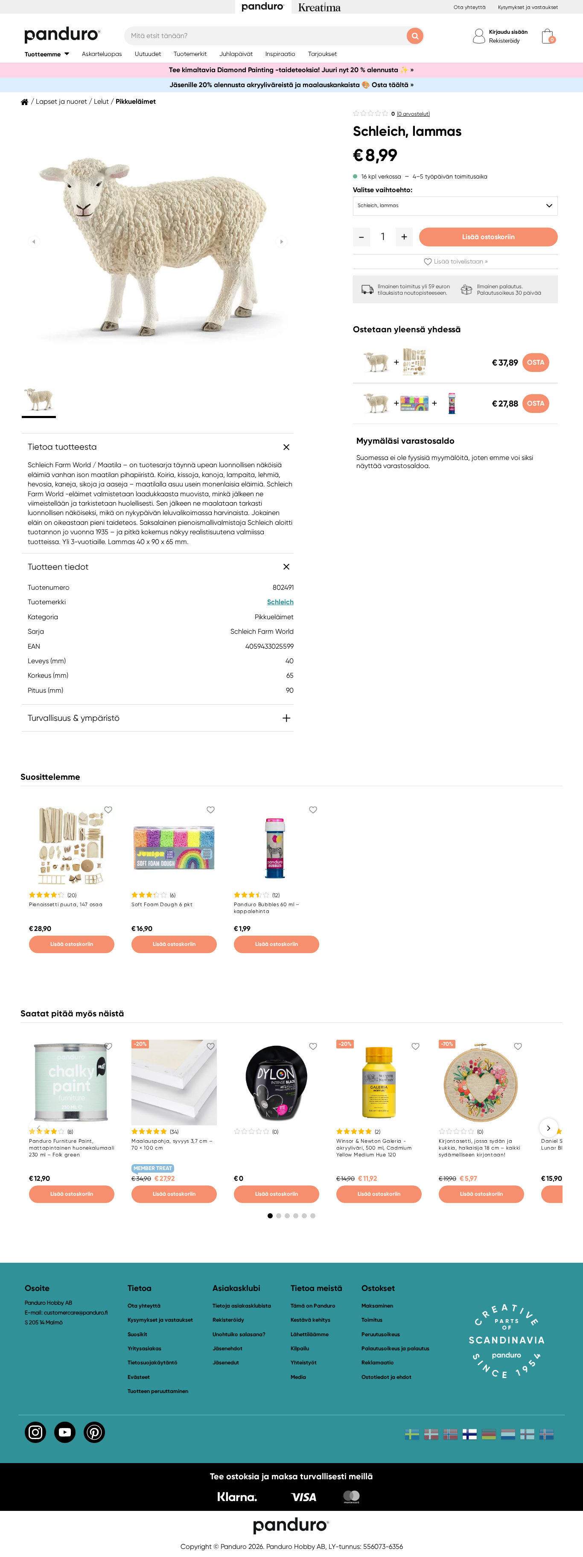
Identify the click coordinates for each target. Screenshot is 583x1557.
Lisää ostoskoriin (488, 237)
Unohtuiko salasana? (239, 1334)
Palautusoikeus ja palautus (395, 1348)
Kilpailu (300, 1348)
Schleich (280, 602)
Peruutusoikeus (380, 1334)
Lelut (101, 101)
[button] (47, 54)
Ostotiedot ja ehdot (386, 1377)
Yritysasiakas (144, 1348)
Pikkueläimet (136, 101)
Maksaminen (377, 1305)
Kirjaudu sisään (508, 32)
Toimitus (371, 1320)
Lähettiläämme (310, 1334)
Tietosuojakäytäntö (153, 1362)
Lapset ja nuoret (61, 101)
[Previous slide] (34, 241)
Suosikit (137, 1334)
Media (298, 1377)
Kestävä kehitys (310, 1320)
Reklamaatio (377, 1362)
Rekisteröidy (504, 41)
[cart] (547, 36)
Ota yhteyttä (470, 7)
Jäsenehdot (227, 1348)
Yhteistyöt (304, 1362)
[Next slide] (281, 241)
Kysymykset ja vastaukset (528, 7)
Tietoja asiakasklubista (242, 1305)
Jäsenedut (226, 1362)
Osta (536, 362)
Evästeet (139, 1377)
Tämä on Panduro (313, 1305)
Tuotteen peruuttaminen (158, 1391)
